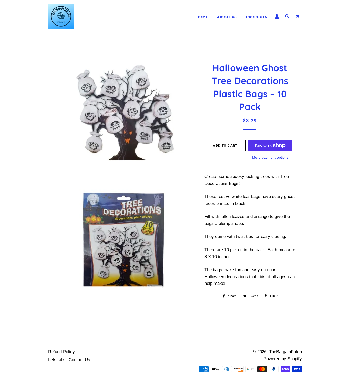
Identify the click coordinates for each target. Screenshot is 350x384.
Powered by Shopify (283, 358)
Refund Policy (61, 351)
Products (257, 17)
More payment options (270, 157)
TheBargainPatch (285, 351)
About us (227, 17)
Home (202, 17)
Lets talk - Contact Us (69, 359)
